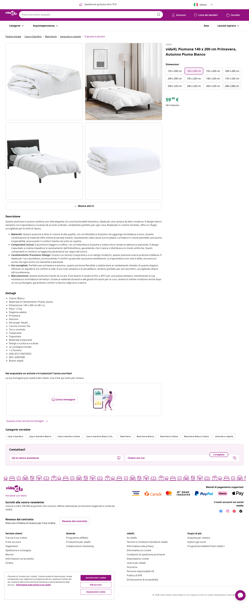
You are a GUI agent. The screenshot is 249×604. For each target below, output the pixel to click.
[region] (59, 585)
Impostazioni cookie (138, 558)
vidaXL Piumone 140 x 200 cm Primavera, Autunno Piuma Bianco (201, 52)
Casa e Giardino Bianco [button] (40, 436)
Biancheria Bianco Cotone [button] (196, 436)
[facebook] (220, 511)
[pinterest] (234, 511)
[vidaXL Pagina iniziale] (11, 13)
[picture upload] (103, 399)
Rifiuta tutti (96, 585)
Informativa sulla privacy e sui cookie (33, 585)
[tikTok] (240, 511)
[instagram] (227, 511)
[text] (172, 100)
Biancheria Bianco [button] (145, 436)
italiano (203, 4)
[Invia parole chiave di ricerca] (158, 14)
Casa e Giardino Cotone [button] (68, 436)
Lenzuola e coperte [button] (224, 436)
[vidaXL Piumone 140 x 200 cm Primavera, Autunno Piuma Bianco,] (44, 81)
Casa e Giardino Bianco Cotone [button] (101, 436)
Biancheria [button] (125, 436)
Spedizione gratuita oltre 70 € (100, 4)
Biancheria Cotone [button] (169, 436)
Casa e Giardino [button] (15, 436)
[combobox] (91, 14)
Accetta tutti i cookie (96, 577)
